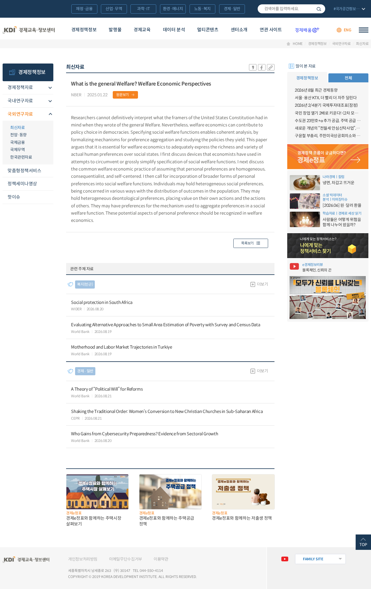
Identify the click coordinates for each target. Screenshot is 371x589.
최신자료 (362, 44)
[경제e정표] (328, 156)
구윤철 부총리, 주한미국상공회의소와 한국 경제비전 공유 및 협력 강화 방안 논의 (328, 135)
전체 (348, 78)
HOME (298, 44)
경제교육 (142, 29)
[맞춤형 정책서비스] (328, 245)
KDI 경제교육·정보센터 (29, 30)
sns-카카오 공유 (253, 67)
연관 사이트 (271, 29)
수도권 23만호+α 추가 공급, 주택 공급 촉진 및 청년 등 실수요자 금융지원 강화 (328, 120)
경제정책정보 (84, 29)
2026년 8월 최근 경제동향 (316, 90)
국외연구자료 (341, 44)
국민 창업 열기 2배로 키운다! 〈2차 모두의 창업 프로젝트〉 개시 (328, 113)
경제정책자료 (20, 87)
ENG (347, 30)
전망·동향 (18, 134)
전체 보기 (349, 9)
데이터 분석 (174, 29)
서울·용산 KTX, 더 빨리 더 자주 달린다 (326, 97)
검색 (318, 9)
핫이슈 (14, 197)
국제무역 (17, 149)
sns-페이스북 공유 (261, 67)
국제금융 (17, 142)
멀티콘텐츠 (207, 29)
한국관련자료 (21, 157)
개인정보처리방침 (82, 559)
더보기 (262, 284)
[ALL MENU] (363, 30)
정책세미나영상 (22, 183)
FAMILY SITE (313, 559)
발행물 (115, 29)
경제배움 (307, 30)
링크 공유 (270, 67)
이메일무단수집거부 (125, 559)
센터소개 (239, 29)
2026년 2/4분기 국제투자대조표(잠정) (326, 105)
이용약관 (161, 559)
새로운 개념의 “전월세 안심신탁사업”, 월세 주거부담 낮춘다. (328, 128)
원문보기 (122, 95)
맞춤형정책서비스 (24, 170)
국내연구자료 (20, 101)
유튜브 (285, 559)
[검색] (291, 9)
